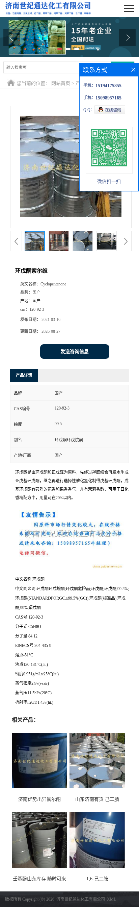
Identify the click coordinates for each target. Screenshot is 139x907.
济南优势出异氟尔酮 (39, 799)
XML (111, 899)
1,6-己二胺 (97, 878)
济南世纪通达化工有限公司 (80, 899)
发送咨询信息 (74, 351)
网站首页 (60, 83)
